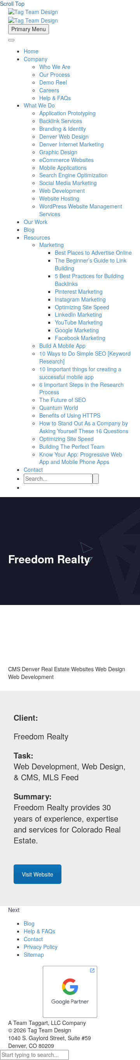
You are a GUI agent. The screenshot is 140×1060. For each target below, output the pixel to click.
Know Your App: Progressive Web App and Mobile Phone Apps (80, 458)
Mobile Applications (63, 167)
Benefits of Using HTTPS (69, 415)
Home (31, 51)
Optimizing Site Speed (82, 307)
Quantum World (58, 407)
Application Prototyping (67, 113)
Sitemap (34, 954)
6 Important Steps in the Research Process (81, 388)
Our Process (54, 74)
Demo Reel (53, 82)
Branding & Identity (62, 128)
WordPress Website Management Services (80, 210)
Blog (29, 229)
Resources (37, 237)
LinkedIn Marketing (78, 314)
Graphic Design (58, 152)
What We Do (39, 105)
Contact (33, 469)
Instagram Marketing (80, 299)
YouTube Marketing (79, 322)
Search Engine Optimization (73, 175)
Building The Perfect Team (72, 446)
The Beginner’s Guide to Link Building (90, 264)
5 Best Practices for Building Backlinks (89, 279)
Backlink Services (60, 121)
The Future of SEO (62, 400)
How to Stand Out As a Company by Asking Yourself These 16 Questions (83, 427)
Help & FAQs (55, 98)
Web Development (62, 190)
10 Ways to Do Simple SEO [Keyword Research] (85, 357)
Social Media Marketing (68, 183)
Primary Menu (28, 29)
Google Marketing (77, 330)
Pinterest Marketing (79, 291)
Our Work (35, 222)
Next (13, 910)
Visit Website (37, 874)
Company (35, 59)
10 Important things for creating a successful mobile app (80, 373)
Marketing (51, 245)
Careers (49, 90)
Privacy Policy (41, 947)
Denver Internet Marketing (71, 144)
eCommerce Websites (66, 160)
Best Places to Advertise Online (93, 252)
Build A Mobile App (62, 345)
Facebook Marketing (80, 338)
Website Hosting (59, 198)
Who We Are (54, 67)
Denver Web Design (64, 136)
